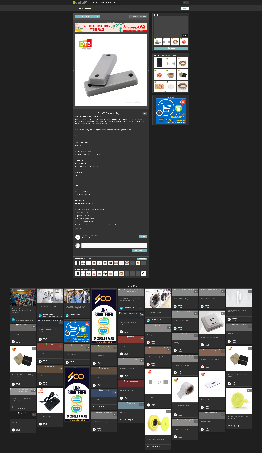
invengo (180, 305)
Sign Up (185, 9)
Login (186, 2)
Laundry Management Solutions (25, 320)
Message (109, 2)
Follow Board (142, 259)
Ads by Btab (111, 22)
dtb (77, 228)
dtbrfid (88, 258)
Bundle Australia (21, 319)
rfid (81, 228)
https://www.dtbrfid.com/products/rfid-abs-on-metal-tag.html (95, 225)
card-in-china (237, 425)
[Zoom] (92, 16)
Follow (143, 237)
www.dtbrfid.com (139, 16)
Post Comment (139, 251)
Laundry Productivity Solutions (52, 316)
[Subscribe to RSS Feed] (114, 2)
